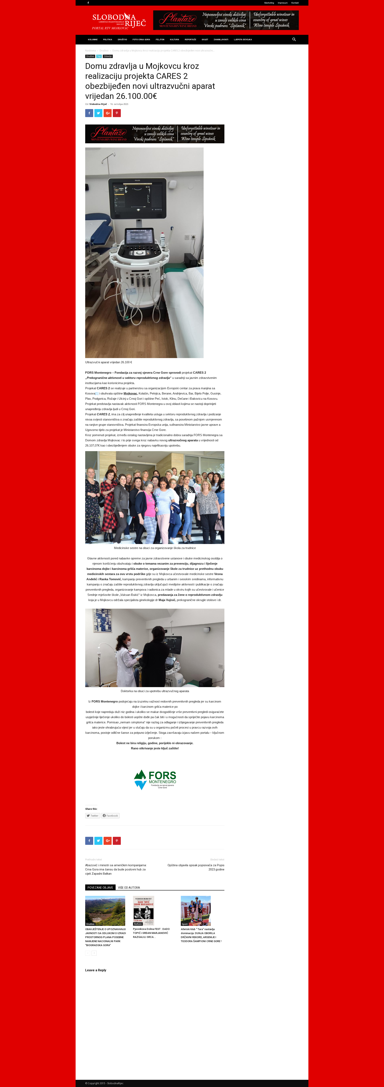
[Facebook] (88, 3)
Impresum (283, 2)
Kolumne (93, 39)
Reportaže (190, 39)
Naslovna (90, 50)
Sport (185, 924)
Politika (107, 39)
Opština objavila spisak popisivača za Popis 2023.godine (196, 867)
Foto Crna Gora (141, 39)
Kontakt (295, 2)
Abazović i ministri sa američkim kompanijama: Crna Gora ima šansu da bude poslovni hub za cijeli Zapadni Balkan (116, 869)
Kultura (174, 39)
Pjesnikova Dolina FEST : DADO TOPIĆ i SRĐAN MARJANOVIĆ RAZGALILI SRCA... (151, 932)
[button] (294, 40)
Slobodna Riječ (98, 103)
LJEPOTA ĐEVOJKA (243, 39)
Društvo (122, 39)
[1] (96, 393)
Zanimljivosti (221, 39)
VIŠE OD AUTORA (129, 887)
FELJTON (160, 39)
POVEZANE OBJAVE (100, 887)
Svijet (205, 39)
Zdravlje (108, 56)
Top (99, 56)
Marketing (269, 2)
